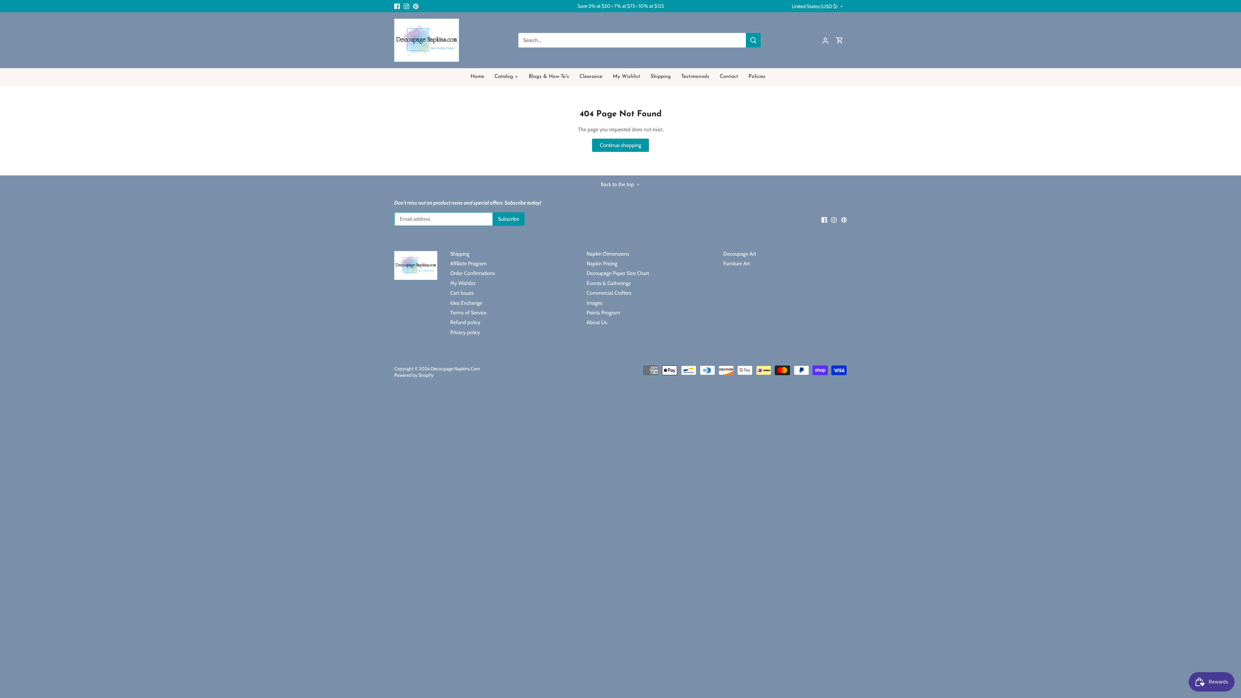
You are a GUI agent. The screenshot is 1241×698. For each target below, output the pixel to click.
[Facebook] (397, 6)
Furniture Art (736, 263)
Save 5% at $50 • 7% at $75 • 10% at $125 (621, 6)
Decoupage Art (739, 254)
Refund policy (465, 322)
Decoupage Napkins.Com (455, 369)
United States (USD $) (815, 6)
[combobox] (632, 40)
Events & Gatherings (609, 283)
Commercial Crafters (609, 293)
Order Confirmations (472, 273)
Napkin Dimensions (608, 254)
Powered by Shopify (413, 375)
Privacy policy (465, 332)
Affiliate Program (468, 263)
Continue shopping (620, 145)
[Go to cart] (839, 40)
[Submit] (753, 40)
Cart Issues (462, 293)
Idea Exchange (466, 303)
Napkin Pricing (602, 263)
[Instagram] (406, 6)
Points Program (603, 313)
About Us (597, 322)
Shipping (459, 254)
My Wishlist (462, 283)
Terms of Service (468, 313)
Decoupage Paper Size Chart (618, 273)
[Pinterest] (416, 6)
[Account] (825, 40)
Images (594, 303)
